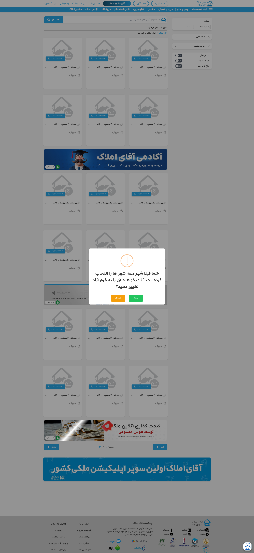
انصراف (118, 298)
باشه (136, 298)
